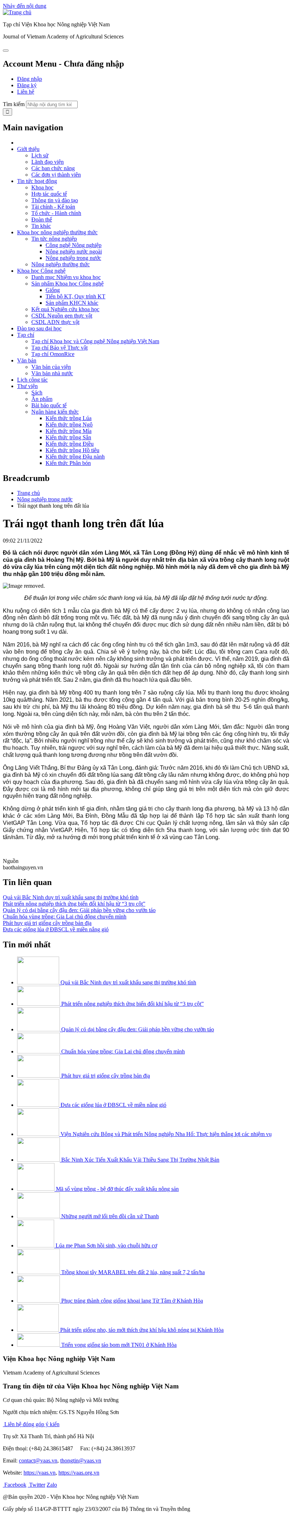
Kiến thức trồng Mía (69, 431)
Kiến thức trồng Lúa (69, 418)
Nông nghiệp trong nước (73, 258)
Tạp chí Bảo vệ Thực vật (59, 348)
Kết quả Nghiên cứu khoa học (65, 309)
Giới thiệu (28, 149)
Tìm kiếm (14, 104)
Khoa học (42, 187)
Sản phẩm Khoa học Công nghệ (67, 284)
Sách (36, 392)
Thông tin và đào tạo (54, 200)
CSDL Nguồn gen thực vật (61, 316)
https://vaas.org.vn (78, 1473)
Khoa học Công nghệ (41, 271)
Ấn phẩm (41, 399)
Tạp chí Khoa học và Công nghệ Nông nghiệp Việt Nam (95, 341)
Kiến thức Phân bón (68, 463)
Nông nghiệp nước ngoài (74, 251)
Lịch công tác (32, 380)
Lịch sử (39, 155)
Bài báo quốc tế (49, 405)
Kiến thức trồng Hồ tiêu (72, 450)
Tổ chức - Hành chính (56, 213)
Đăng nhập (29, 79)
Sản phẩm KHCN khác (72, 303)
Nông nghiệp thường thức (60, 264)
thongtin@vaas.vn (80, 1460)
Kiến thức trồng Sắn (68, 437)
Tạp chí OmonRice (52, 354)
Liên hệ (25, 92)
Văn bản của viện (51, 367)
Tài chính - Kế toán (53, 207)
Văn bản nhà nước (52, 373)
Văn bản (26, 360)
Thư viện (27, 386)
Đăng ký (27, 85)
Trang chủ (28, 493)
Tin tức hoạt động (37, 181)
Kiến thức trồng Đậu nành (75, 457)
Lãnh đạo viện (47, 162)
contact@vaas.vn (38, 1460)
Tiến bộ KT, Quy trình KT (75, 296)
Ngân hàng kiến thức (55, 412)
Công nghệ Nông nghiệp (73, 245)
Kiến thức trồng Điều (70, 444)
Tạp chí (25, 335)
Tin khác (41, 226)
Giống (53, 290)
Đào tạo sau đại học (39, 328)
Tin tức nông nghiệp (54, 239)
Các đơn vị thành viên (56, 175)
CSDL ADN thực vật (55, 322)
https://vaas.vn (40, 1473)
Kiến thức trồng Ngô (69, 425)
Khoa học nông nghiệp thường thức (57, 232)
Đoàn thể (41, 219)
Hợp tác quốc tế (49, 194)
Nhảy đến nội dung (24, 6)
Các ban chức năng (53, 168)
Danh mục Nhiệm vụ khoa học (66, 277)
